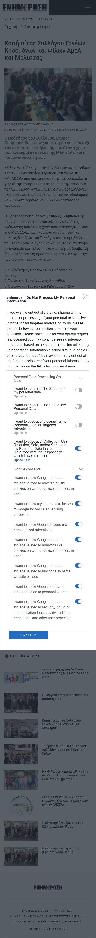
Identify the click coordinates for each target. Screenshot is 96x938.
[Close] (87, 298)
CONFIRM (28, 634)
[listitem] (48, 378)
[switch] (78, 390)
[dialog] (48, 469)
